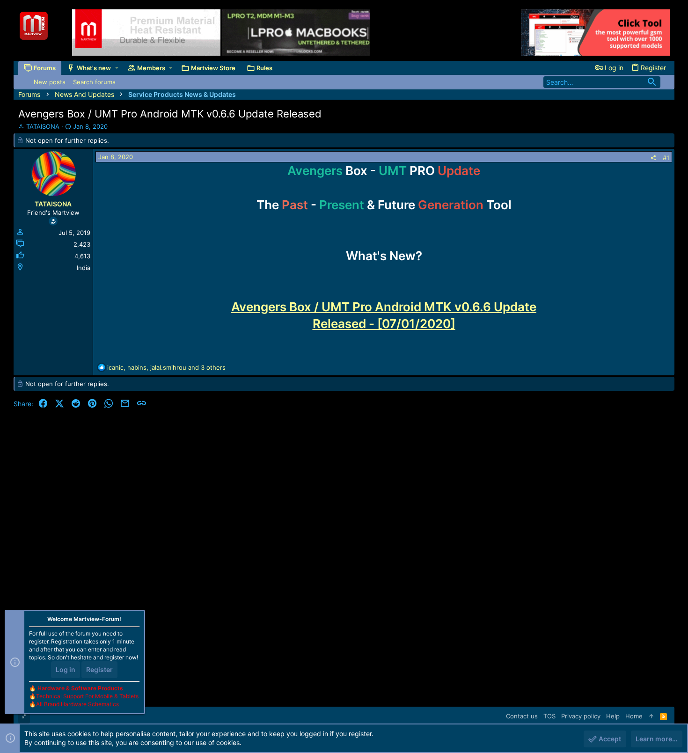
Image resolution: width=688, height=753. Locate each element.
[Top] (651, 716)
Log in (65, 669)
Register (99, 669)
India (83, 267)
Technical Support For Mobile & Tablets (87, 696)
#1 (666, 157)
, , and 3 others (166, 367)
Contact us (522, 716)
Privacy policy (580, 716)
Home (634, 716)
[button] (117, 68)
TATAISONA (42, 126)
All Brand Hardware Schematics (77, 704)
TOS (549, 716)
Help (613, 716)
